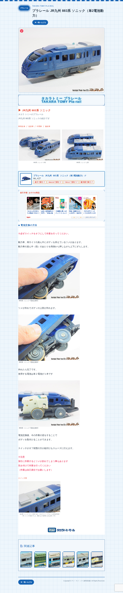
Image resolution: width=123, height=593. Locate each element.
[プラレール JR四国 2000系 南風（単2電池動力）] (54, 559)
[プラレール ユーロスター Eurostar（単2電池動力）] (97, 559)
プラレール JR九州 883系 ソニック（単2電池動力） (58, 175)
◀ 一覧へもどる (40, 22)
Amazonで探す (54, 182)
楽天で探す (39, 182)
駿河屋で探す (86, 182)
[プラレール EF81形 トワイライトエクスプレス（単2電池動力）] (40, 559)
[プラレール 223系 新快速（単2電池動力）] (26, 559)
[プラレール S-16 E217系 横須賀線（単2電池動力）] (83, 559)
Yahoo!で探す (70, 182)
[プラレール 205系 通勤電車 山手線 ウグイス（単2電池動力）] (69, 559)
